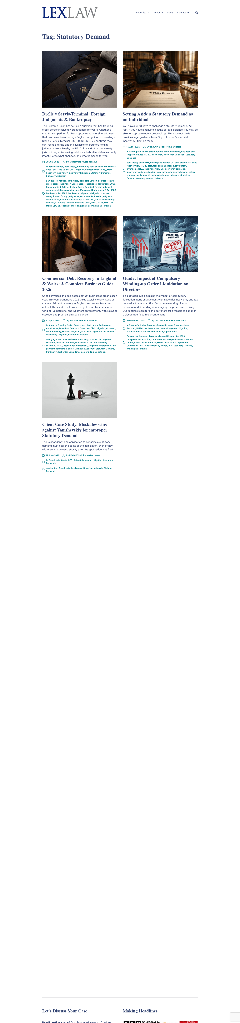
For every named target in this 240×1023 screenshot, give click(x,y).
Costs (64, 460)
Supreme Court (82, 202)
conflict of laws (106, 180)
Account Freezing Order (60, 325)
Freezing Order (94, 331)
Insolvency (62, 173)
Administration (55, 166)
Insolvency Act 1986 (56, 193)
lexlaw (191, 172)
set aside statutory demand (165, 175)
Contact (181, 12)
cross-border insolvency (58, 184)
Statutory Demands (101, 173)
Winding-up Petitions (166, 331)
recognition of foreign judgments (62, 196)
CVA (154, 339)
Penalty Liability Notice (155, 345)
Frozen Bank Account (145, 342)
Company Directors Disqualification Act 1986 (162, 336)
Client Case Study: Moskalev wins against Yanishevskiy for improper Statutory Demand (74, 430)
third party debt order (57, 352)
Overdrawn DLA (135, 345)
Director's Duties (137, 325)
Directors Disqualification (160, 325)
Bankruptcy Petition (56, 180)
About (157, 12)
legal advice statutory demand (172, 172)
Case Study (62, 169)
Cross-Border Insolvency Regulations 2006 (93, 184)
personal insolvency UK (138, 175)
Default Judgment (71, 331)
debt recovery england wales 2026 (74, 342)
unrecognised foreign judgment (74, 205)
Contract (110, 328)
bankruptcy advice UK (138, 162)
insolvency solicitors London (141, 172)
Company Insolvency (95, 169)
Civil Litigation (77, 169)
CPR (70, 460)
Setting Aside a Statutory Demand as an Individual (158, 116)
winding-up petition (96, 352)
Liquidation (182, 342)
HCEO (59, 345)
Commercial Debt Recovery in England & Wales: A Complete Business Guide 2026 (79, 283)
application (51, 468)
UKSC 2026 (97, 202)
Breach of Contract (69, 328)
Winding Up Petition (101, 205)
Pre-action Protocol (78, 334)
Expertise (141, 12)
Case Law (51, 169)
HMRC (147, 154)
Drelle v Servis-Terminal (81, 187)
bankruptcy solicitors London (82, 180)
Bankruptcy (70, 166)
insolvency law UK (154, 169)
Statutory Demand (64, 202)
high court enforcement (75, 345)
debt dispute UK (183, 162)
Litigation (182, 328)
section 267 (88, 199)
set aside (98, 468)
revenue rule (86, 196)
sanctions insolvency (71, 199)
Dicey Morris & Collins (57, 187)
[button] (196, 12)
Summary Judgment (56, 176)
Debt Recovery (53, 331)
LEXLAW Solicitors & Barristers (165, 146)
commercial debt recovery (75, 339)
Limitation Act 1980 (85, 348)
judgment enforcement (100, 345)
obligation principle (99, 193)
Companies (132, 336)
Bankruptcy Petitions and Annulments (96, 166)
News (170, 12)
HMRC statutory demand (153, 165)
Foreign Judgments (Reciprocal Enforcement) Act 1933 (88, 190)
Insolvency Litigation (79, 173)
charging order (53, 339)
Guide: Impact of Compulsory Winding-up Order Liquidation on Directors (155, 283)
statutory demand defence (149, 178)
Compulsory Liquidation (138, 339)
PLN (170, 345)
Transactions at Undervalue (141, 331)
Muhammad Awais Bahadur (83, 161)
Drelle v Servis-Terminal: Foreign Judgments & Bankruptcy (74, 116)
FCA (83, 331)
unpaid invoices (77, 352)
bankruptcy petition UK (162, 162)
